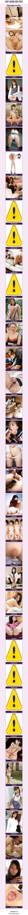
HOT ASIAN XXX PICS (14, 1)
